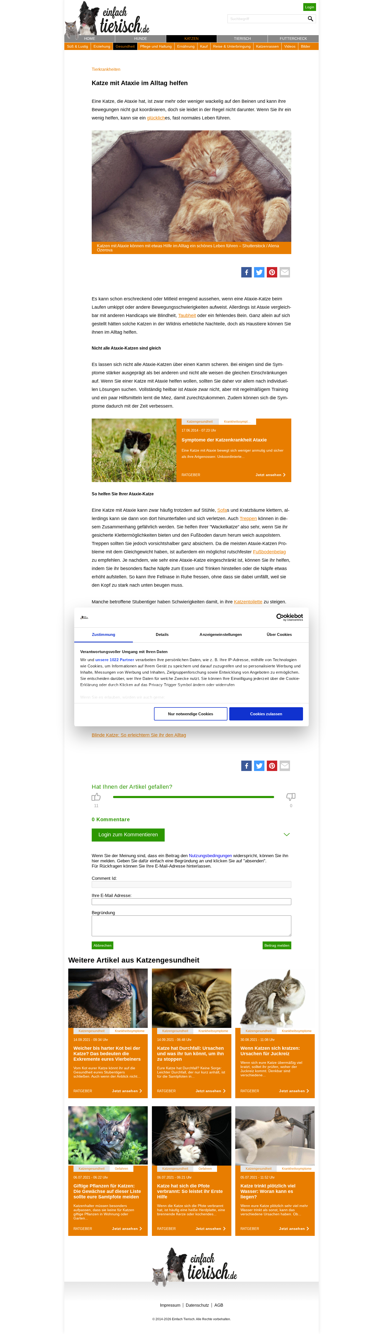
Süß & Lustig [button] (77, 46)
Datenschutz (197, 1305)
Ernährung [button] (186, 46)
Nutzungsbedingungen (210, 855)
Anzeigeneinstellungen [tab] (221, 634)
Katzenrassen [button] (267, 46)
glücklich (156, 118)
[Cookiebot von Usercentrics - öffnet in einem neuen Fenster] (280, 617)
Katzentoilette (248, 601)
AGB (218, 1305)
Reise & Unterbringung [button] (232, 46)
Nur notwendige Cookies (190, 714)
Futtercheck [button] (293, 38)
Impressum (170, 1305)
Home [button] (89, 38)
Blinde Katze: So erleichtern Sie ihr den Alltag (139, 735)
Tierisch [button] (242, 38)
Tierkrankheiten (106, 69)
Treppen (248, 518)
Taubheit (187, 315)
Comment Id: (104, 878)
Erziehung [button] (102, 46)
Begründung (103, 912)
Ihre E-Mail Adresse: (112, 895)
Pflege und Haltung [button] (156, 46)
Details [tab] (162, 634)
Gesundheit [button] (125, 46)
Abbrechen (103, 945)
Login (309, 7)
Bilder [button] (305, 46)
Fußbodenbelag (269, 551)
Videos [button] (289, 46)
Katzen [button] (191, 38)
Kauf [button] (204, 46)
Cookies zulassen (266, 714)
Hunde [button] (140, 38)
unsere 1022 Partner (114, 659)
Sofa (222, 510)
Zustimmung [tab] (103, 634)
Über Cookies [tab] (279, 634)
